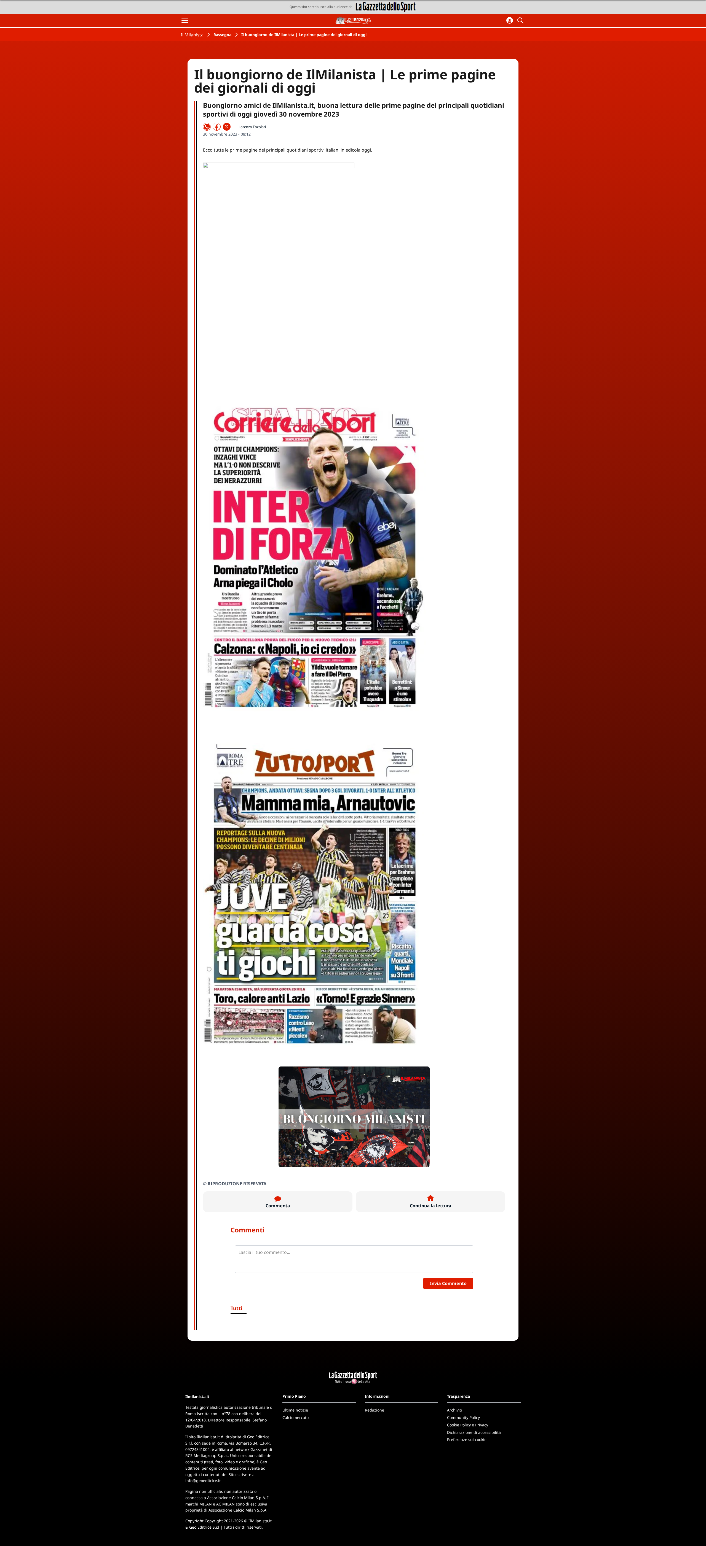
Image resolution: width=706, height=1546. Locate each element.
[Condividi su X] (227, 127)
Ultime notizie (295, 1410)
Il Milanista (192, 35)
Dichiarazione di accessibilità (474, 1432)
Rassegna (222, 34)
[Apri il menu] (185, 20)
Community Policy (463, 1417)
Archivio (454, 1410)
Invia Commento (448, 1283)
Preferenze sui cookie (466, 1439)
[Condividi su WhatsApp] (207, 127)
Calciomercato (295, 1417)
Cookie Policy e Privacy (467, 1425)
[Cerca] (521, 20)
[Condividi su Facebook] (217, 127)
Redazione (374, 1410)
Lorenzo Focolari (252, 126)
